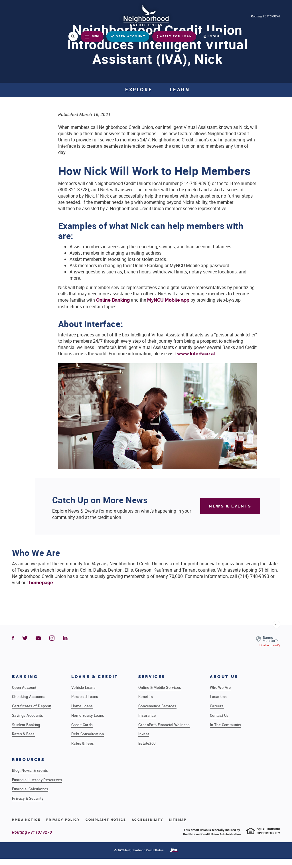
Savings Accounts (27, 715)
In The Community (225, 724)
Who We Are (220, 687)
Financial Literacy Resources (37, 779)
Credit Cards (82, 724)
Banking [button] (25, 676)
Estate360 (147, 743)
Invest (143, 733)
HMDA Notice (26, 820)
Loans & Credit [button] (94, 676)
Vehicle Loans (83, 687)
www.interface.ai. (197, 353)
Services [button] (151, 676)
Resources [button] (28, 759)
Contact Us (219, 715)
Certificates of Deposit (31, 705)
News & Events (230, 506)
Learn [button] (180, 89)
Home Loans (82, 705)
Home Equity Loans (87, 715)
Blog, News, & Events (30, 770)
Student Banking (26, 724)
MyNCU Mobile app (168, 300)
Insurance (147, 715)
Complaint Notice (106, 820)
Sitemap (177, 820)
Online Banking (113, 300)
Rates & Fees (23, 733)
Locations (218, 696)
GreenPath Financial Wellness (164, 724)
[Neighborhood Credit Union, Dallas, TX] (146, 15)
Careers (217, 705)
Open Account (24, 687)
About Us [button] (224, 676)
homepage (40, 582)
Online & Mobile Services (159, 687)
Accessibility (147, 820)
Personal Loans (84, 696)
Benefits (145, 696)
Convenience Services (157, 705)
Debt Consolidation (87, 733)
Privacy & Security (27, 798)
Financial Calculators (30, 788)
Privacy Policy (63, 820)
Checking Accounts (29, 696)
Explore (139, 89)
